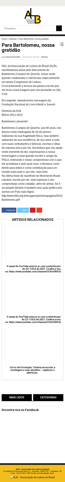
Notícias (13, 39)
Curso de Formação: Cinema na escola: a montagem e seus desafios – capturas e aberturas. (32, 370)
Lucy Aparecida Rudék (11, 57)
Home (4, 39)
